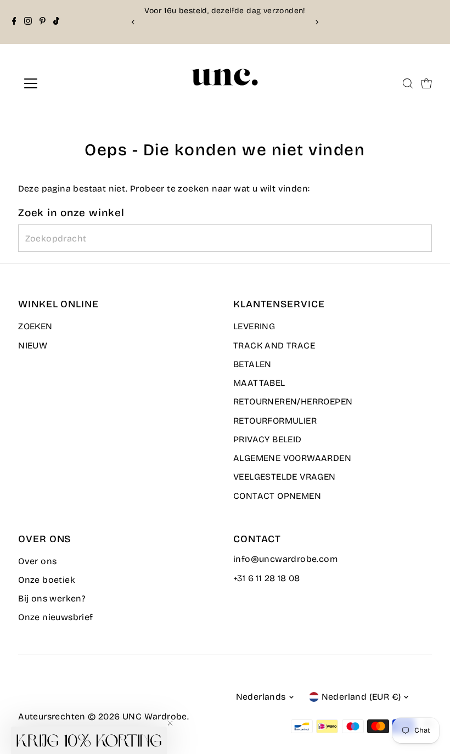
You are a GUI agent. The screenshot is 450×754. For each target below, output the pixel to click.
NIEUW (32, 345)
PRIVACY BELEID (267, 439)
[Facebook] (14, 22)
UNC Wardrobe (154, 716)
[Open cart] (426, 83)
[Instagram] (28, 22)
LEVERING (254, 326)
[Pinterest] (42, 22)
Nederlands (261, 696)
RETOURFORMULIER (275, 420)
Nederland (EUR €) (361, 696)
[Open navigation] (67, 83)
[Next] (316, 22)
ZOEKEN (35, 326)
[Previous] (133, 22)
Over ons (37, 561)
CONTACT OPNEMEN (277, 496)
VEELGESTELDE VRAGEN (284, 476)
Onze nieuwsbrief (55, 617)
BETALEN (252, 364)
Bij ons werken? (52, 598)
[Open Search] (408, 83)
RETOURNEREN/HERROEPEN (292, 401)
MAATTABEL (259, 383)
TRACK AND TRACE (274, 345)
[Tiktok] (56, 22)
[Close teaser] (170, 723)
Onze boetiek (46, 580)
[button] (89, 740)
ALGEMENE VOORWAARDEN (292, 458)
